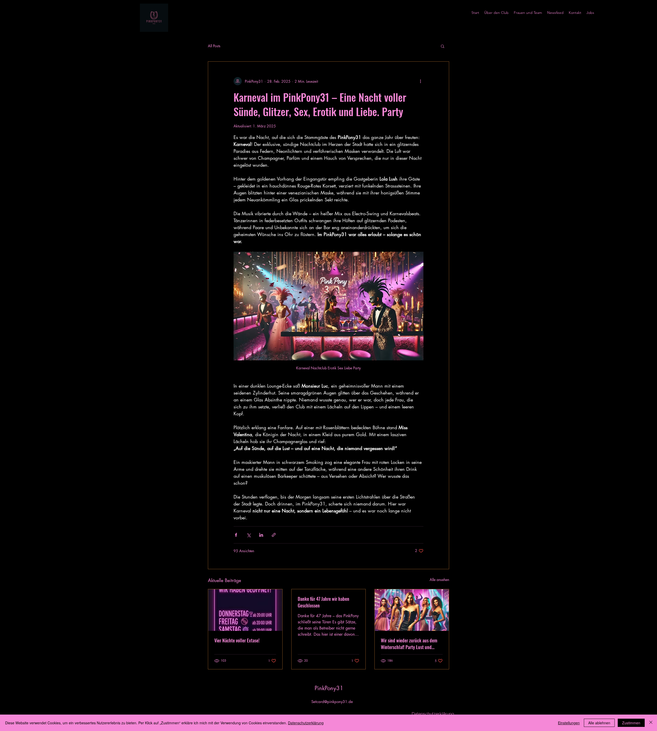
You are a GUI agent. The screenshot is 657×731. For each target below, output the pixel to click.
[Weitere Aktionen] (420, 81)
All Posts (214, 45)
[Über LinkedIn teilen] (261, 534)
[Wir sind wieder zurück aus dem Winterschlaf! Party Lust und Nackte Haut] (412, 610)
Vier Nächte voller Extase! (236, 640)
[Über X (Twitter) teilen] (248, 534)
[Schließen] (651, 723)
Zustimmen (631, 722)
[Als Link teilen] (273, 534)
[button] (442, 46)
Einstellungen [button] (569, 722)
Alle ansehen (439, 579)
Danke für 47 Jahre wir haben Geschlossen (323, 602)
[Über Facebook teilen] (236, 534)
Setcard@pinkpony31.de (332, 701)
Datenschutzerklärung (306, 722)
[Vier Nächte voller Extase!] (245, 610)
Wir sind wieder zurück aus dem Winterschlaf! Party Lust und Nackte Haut (409, 643)
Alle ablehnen (599, 722)
